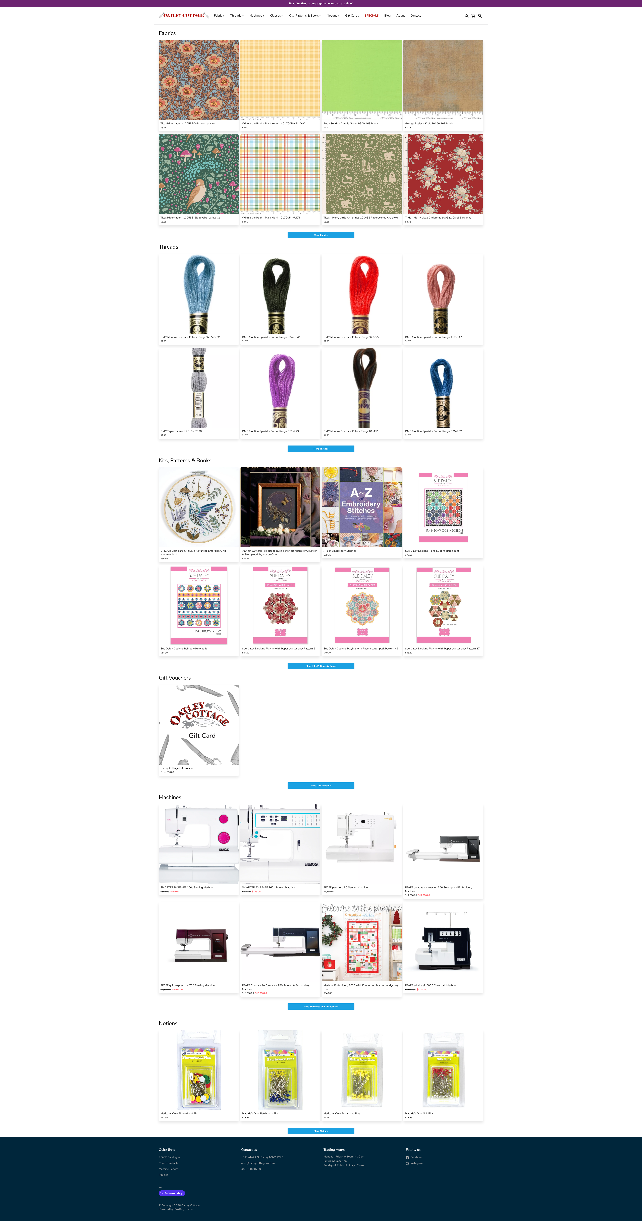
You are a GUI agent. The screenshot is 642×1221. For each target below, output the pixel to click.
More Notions (321, 1131)
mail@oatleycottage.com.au (258, 1163)
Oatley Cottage (190, 1205)
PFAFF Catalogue (169, 1157)
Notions (332, 16)
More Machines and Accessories (321, 1006)
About (400, 16)
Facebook (416, 1157)
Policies (163, 1175)
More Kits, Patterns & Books (321, 666)
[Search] (479, 15)
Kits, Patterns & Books (304, 16)
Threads (235, 16)
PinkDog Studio (183, 1209)
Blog (387, 16)
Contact (415, 16)
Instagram (417, 1163)
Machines (255, 16)
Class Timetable (169, 1163)
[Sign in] (466, 15)
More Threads (321, 448)
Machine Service (168, 1169)
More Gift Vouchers (321, 785)
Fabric (218, 16)
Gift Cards (352, 16)
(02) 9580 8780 (251, 1169)
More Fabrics (321, 235)
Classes (275, 16)
